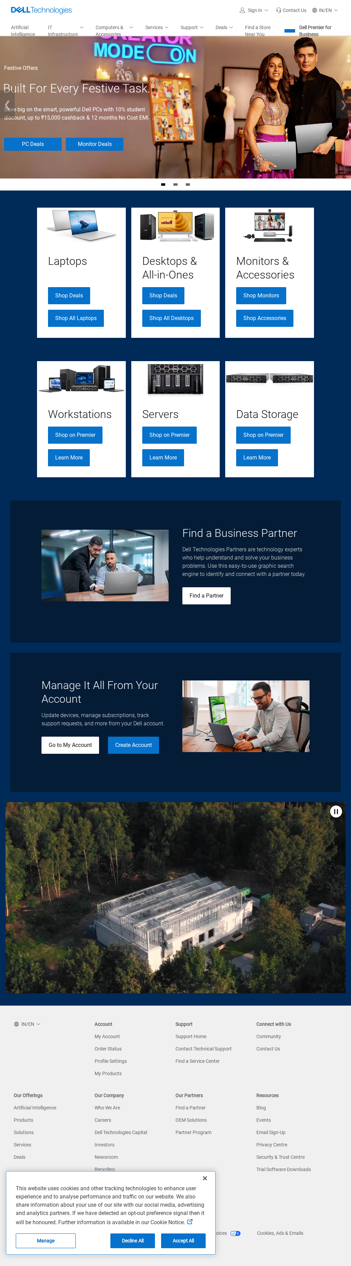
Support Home (191, 1036)
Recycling (105, 1169)
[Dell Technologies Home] (41, 10)
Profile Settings (111, 1061)
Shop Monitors (261, 295)
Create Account (133, 745)
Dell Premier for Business (315, 31)
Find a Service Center (198, 1061)
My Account (107, 1036)
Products (23, 1120)
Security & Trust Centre (280, 1157)
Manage (46, 1240)
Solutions (24, 1132)
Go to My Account (70, 745)
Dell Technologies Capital (121, 1132)
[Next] (343, 104)
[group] (81, 273)
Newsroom (106, 1157)
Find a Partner (206, 595)
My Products (108, 1073)
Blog (261, 1107)
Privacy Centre (271, 1144)
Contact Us (268, 1049)
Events (263, 1120)
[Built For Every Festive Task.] (163, 184)
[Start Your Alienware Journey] (175, 184)
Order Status (108, 1049)
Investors (104, 1144)
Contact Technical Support (204, 1049)
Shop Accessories (264, 318)
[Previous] (7, 104)
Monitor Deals (95, 144)
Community (268, 1036)
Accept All (183, 1240)
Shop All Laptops (76, 318)
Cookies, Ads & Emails (280, 1233)
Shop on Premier (75, 435)
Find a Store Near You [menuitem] (257, 31)
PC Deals (33, 144)
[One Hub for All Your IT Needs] (188, 184)
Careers (103, 1120)
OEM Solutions (191, 1120)
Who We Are (107, 1107)
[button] (255, 10)
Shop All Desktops (171, 318)
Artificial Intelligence (35, 1107)
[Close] (205, 1178)
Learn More (69, 457)
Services (22, 1144)
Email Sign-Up (271, 1132)
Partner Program (193, 1132)
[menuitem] (66, 31)
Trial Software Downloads (283, 1169)
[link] (291, 10)
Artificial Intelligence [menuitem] (23, 31)
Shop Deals (69, 295)
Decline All (133, 1240)
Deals (19, 1157)
